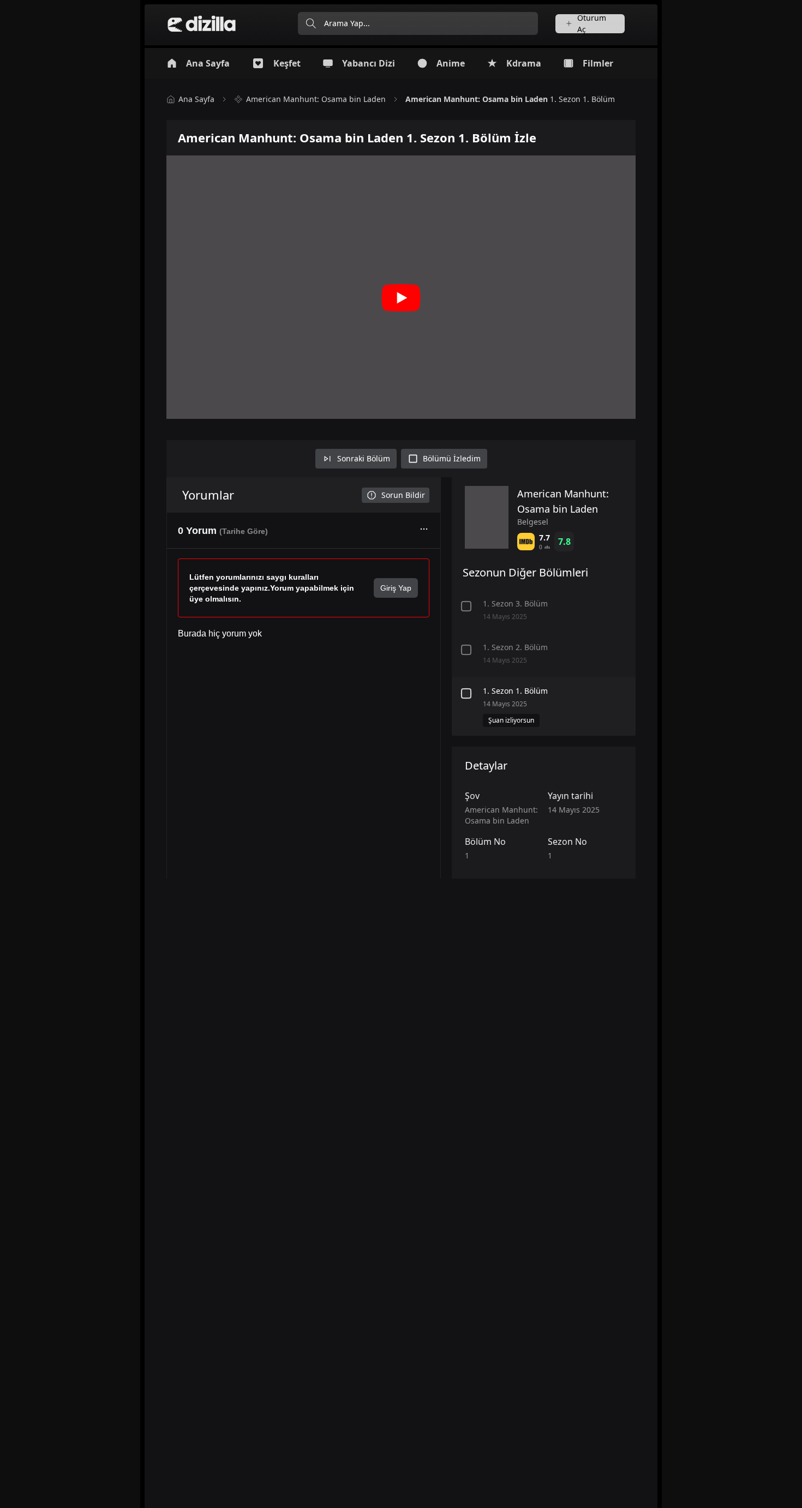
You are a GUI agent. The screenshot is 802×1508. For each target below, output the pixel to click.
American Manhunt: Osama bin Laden (316, 99)
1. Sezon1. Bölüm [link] (510, 99)
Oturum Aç (591, 23)
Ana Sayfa (196, 99)
